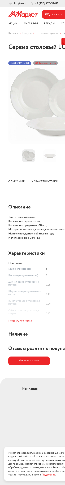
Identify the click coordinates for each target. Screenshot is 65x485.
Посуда (27, 33)
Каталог (13, 33)
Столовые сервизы (47, 33)
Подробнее (48, 475)
